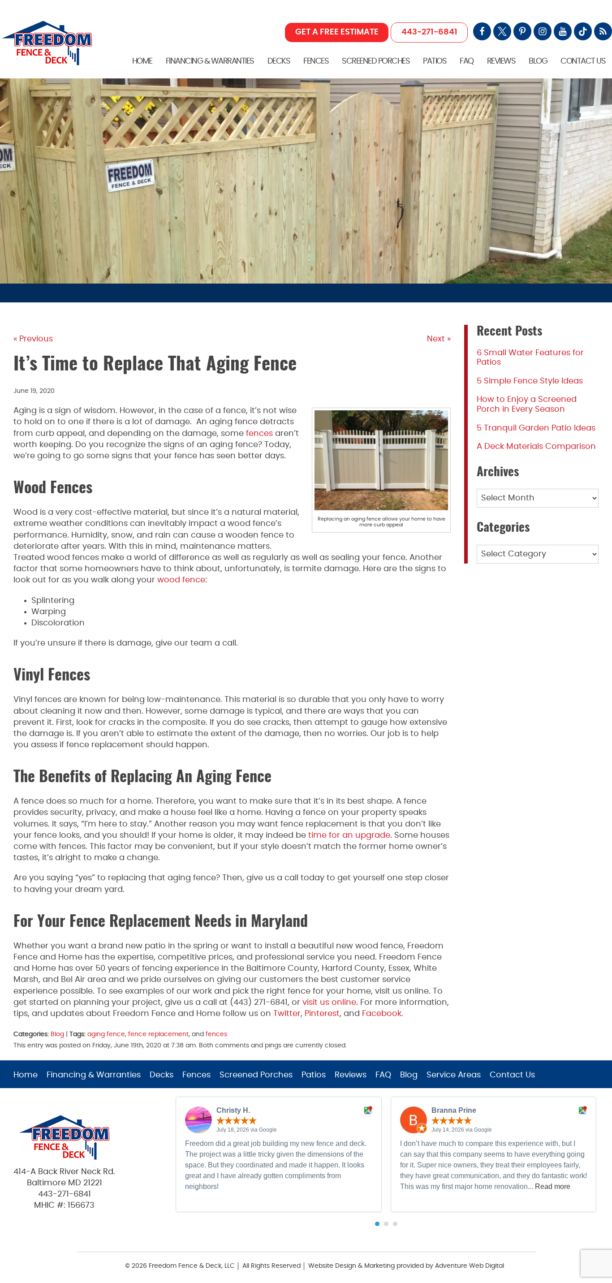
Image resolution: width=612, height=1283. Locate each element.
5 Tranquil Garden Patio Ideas (536, 428)
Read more (552, 1186)
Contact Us (582, 61)
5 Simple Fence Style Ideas (530, 381)
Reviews (501, 61)
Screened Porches (375, 61)
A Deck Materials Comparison (536, 447)
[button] (377, 1224)
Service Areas (454, 1075)
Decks (278, 61)
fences (216, 1034)
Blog (538, 61)
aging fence (106, 1034)
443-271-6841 (429, 32)
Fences (315, 61)
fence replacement (158, 1034)
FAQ (467, 61)
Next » (439, 339)
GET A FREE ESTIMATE (337, 32)
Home (142, 61)
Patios (434, 61)
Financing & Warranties (210, 61)
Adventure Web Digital (469, 1266)
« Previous (33, 339)
